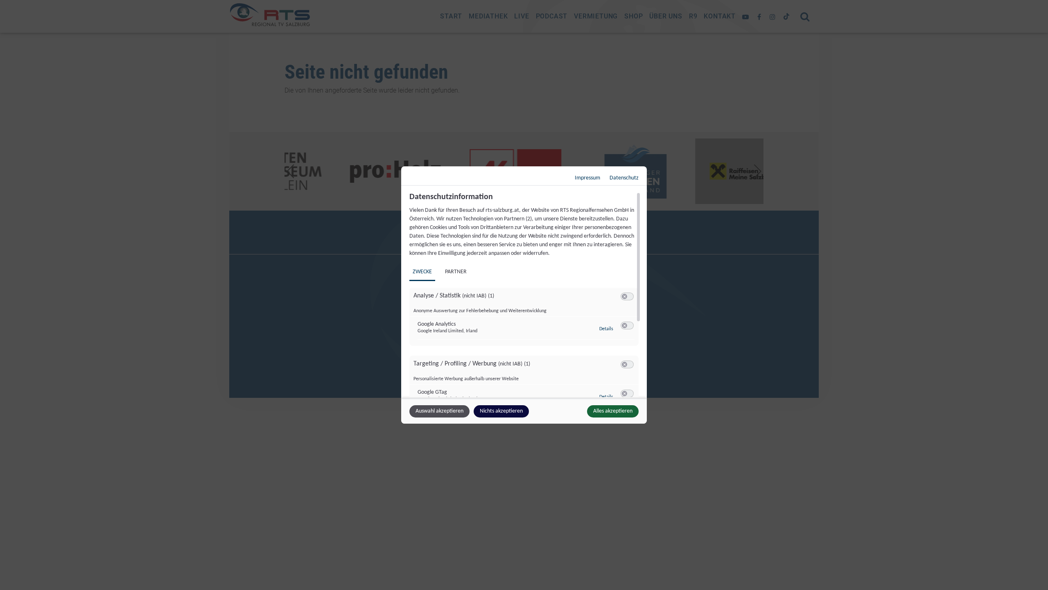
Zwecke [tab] (422, 272)
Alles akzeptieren (612, 411)
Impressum (587, 178)
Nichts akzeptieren (501, 411)
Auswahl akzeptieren (439, 411)
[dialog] (524, 295)
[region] (525, 294)
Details (606, 329)
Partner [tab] (456, 272)
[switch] (627, 297)
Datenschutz (624, 178)
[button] (624, 296)
